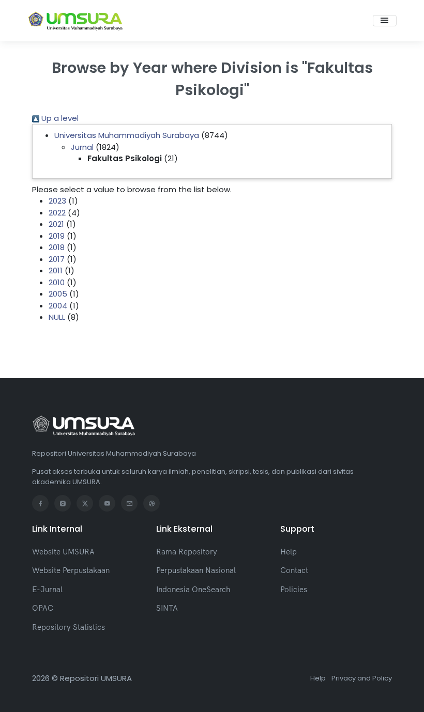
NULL (57, 317)
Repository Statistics (68, 627)
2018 (57, 247)
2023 (57, 200)
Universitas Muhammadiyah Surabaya (126, 135)
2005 (58, 293)
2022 (57, 212)
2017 (57, 259)
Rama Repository (186, 551)
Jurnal (82, 147)
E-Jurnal (47, 589)
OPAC (42, 608)
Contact (294, 570)
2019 (57, 235)
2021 (56, 224)
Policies (293, 589)
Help (288, 551)
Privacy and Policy (361, 678)
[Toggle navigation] (385, 20)
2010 (57, 282)
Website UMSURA (63, 551)
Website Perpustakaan (71, 570)
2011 (56, 270)
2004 (58, 305)
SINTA (167, 608)
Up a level (59, 118)
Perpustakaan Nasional (196, 570)
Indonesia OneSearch (193, 589)
